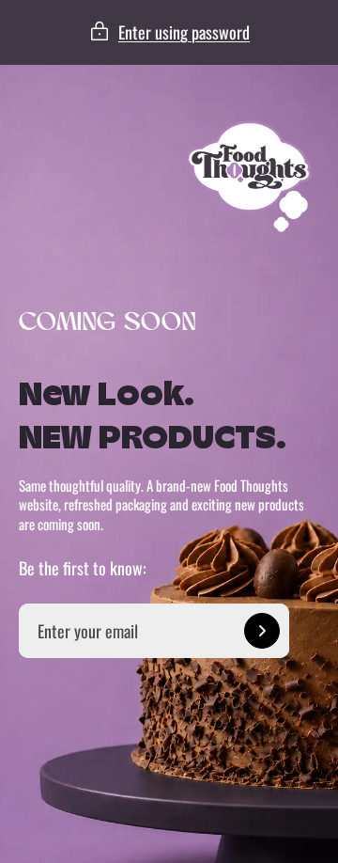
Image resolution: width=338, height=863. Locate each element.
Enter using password (184, 32)
